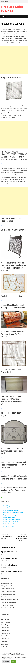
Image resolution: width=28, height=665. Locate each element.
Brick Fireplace (5, 619)
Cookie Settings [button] (6, 661)
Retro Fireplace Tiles (6, 583)
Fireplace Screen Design (9, 515)
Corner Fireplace (5, 622)
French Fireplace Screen (9, 506)
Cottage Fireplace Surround (8, 586)
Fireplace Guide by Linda (12, 9)
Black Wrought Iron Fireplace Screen (13, 512)
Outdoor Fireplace (6, 647)
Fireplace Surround (6, 638)
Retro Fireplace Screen (9, 508)
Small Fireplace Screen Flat (9, 558)
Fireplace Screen (5, 636)
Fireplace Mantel (5, 633)
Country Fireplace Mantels (8, 591)
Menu (4, 16)
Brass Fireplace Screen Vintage (11, 510)
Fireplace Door (5, 627)
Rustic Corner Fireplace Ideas (9, 602)
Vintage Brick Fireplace (7, 605)
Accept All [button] (13, 661)
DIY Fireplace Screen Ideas (10, 522)
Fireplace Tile (4, 641)
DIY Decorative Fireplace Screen (12, 519)
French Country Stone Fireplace (9, 608)
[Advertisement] (14, 60)
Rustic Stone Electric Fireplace (9, 599)
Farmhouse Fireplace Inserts (9, 594)
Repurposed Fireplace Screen (9, 552)
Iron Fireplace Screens (9, 526)
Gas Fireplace (4, 644)
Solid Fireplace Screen (9, 517)
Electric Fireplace (5, 625)
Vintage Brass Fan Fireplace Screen (11, 572)
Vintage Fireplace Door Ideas (9, 597)
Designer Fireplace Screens (9, 565)
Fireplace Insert (5, 630)
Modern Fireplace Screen (10, 524)
